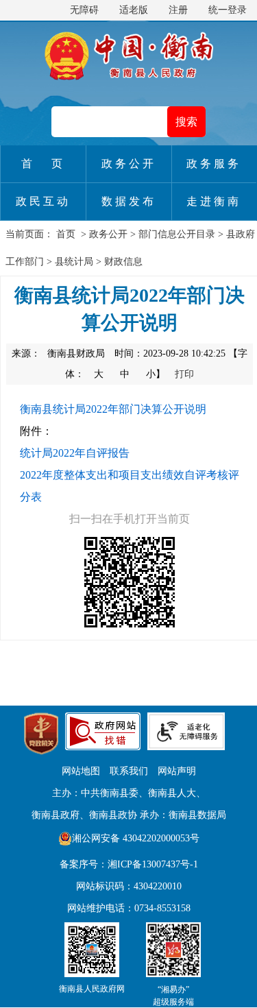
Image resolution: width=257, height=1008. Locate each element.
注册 (178, 10)
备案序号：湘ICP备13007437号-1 (129, 864)
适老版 (133, 10)
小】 (157, 374)
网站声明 (177, 771)
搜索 (186, 122)
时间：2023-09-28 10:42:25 (169, 353)
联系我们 (129, 771)
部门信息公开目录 (176, 234)
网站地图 (81, 771)
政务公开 (108, 234)
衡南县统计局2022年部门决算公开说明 (113, 409)
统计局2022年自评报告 (75, 453)
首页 (65, 234)
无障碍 (84, 10)
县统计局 (74, 261)
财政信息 (123, 261)
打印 (184, 374)
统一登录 (227, 10)
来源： (58, 353)
